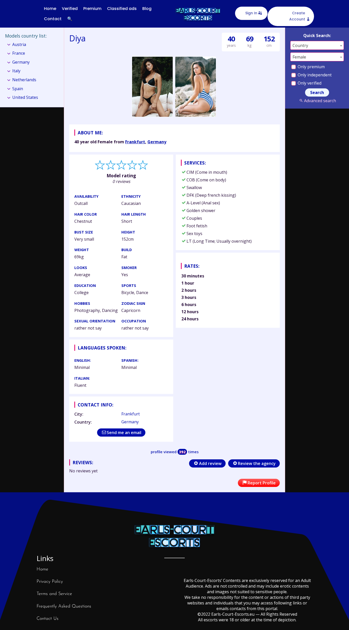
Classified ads (122, 8)
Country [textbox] (300, 45)
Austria (19, 44)
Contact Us (48, 618)
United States (25, 97)
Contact (53, 19)
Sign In (251, 13)
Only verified (309, 83)
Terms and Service (54, 594)
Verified (70, 8)
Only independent (314, 75)
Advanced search (320, 100)
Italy (16, 71)
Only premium (311, 66)
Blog (147, 8)
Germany (156, 142)
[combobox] (317, 45)
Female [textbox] (299, 57)
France (18, 53)
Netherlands (24, 80)
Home (50, 8)
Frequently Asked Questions (64, 606)
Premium (92, 8)
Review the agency (257, 463)
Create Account (297, 16)
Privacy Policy (50, 581)
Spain (17, 88)
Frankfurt (135, 142)
